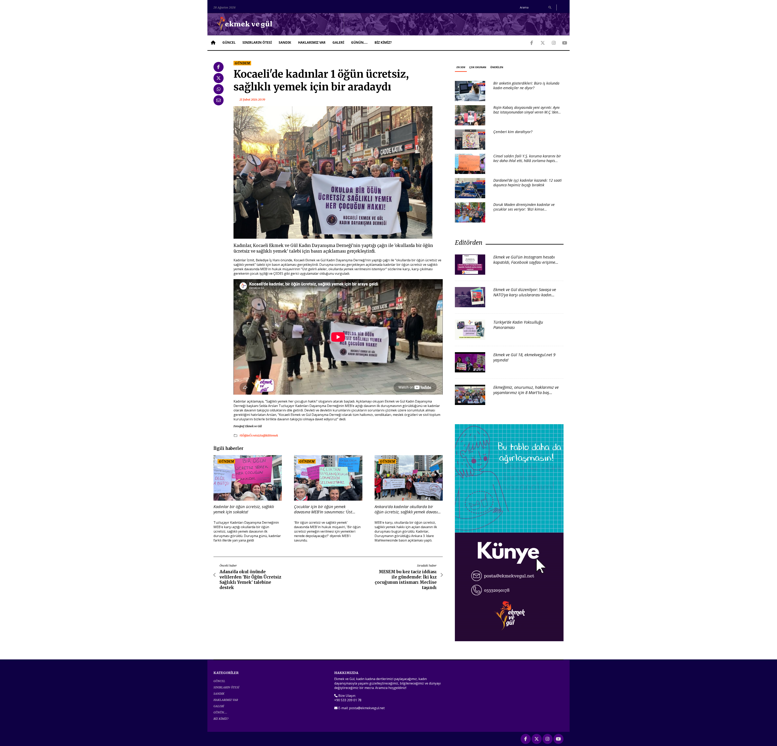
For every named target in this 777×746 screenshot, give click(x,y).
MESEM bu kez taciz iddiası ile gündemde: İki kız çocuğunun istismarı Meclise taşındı (406, 579)
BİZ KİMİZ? (383, 42)
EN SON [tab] (460, 67)
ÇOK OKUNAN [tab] (477, 67)
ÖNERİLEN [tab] (496, 67)
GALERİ (338, 42)
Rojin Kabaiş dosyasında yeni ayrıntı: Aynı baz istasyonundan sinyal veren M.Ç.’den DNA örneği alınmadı (526, 112)
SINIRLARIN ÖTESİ (257, 42)
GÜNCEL (229, 42)
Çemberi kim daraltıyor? (512, 131)
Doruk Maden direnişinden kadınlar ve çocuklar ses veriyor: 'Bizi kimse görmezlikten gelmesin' (524, 209)
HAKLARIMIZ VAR (312, 42)
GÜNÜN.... (359, 42)
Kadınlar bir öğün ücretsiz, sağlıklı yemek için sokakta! (243, 509)
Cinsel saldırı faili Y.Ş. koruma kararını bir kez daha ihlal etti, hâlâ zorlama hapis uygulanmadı (527, 161)
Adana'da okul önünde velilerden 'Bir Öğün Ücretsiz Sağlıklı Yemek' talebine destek (250, 579)
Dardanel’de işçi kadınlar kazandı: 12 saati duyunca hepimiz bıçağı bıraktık (527, 182)
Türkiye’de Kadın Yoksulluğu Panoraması (518, 324)
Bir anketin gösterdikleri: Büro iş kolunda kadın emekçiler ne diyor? (526, 85)
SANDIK (285, 42)
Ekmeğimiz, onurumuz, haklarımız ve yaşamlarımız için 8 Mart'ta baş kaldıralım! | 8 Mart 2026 (526, 393)
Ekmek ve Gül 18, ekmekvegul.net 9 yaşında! (524, 357)
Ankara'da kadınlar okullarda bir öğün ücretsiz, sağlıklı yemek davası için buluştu (406, 509)
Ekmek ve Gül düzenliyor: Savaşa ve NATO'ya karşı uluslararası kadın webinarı (524, 295)
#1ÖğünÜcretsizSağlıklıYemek (258, 435)
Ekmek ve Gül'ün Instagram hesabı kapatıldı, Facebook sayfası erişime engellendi (524, 262)
